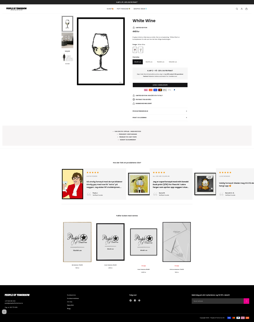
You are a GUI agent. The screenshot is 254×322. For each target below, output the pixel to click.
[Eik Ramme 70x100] (77, 242)
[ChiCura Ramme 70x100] (176, 242)
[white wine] (140, 50)
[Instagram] (130, 300)
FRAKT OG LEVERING (140, 118)
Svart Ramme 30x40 (110, 265)
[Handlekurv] (246, 9)
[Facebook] (135, 300)
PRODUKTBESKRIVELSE (140, 111)
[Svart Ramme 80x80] (143, 242)
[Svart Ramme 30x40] (110, 242)
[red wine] (135, 50)
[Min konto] (241, 9)
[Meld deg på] (246, 301)
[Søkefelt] (237, 9)
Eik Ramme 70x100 (77, 265)
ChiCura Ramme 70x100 (177, 269)
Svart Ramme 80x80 (144, 269)
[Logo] (16, 8)
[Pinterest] (139, 300)
